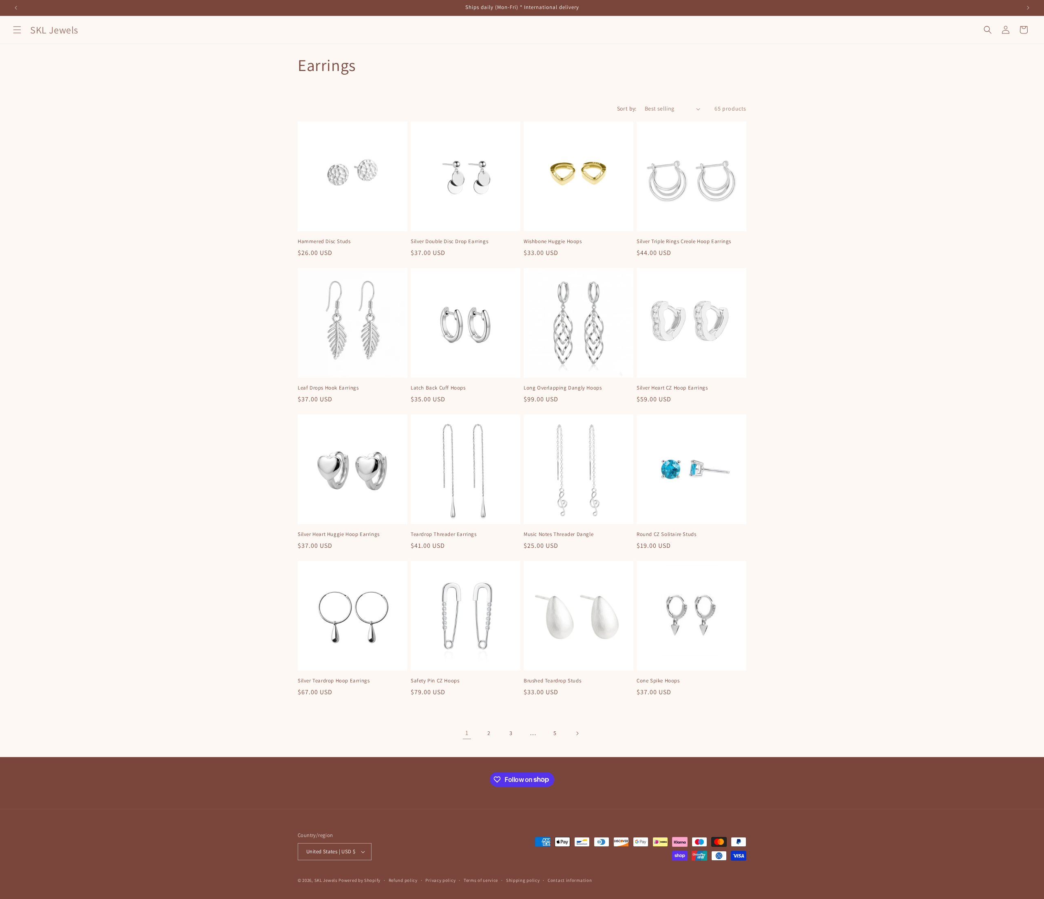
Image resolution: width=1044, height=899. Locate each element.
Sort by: (627, 108)
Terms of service (481, 880)
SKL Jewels (326, 880)
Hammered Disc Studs (324, 241)
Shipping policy (523, 880)
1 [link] (467, 732)
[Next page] (577, 733)
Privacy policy (440, 880)
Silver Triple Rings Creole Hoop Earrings (684, 241)
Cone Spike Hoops (658, 681)
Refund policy (403, 880)
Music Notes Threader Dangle (558, 534)
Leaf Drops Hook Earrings (328, 388)
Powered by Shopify (359, 880)
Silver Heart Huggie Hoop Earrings (339, 534)
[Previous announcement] (16, 8)
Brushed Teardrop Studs (552, 681)
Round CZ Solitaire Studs (666, 534)
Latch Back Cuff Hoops (438, 388)
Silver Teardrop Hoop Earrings (333, 681)
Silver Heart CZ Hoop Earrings (672, 388)
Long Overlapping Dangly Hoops (563, 388)
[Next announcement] (1028, 8)
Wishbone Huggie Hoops (553, 241)
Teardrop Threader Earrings (444, 534)
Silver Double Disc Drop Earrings (449, 241)
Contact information (570, 880)
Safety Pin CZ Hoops (435, 681)
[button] (17, 30)
